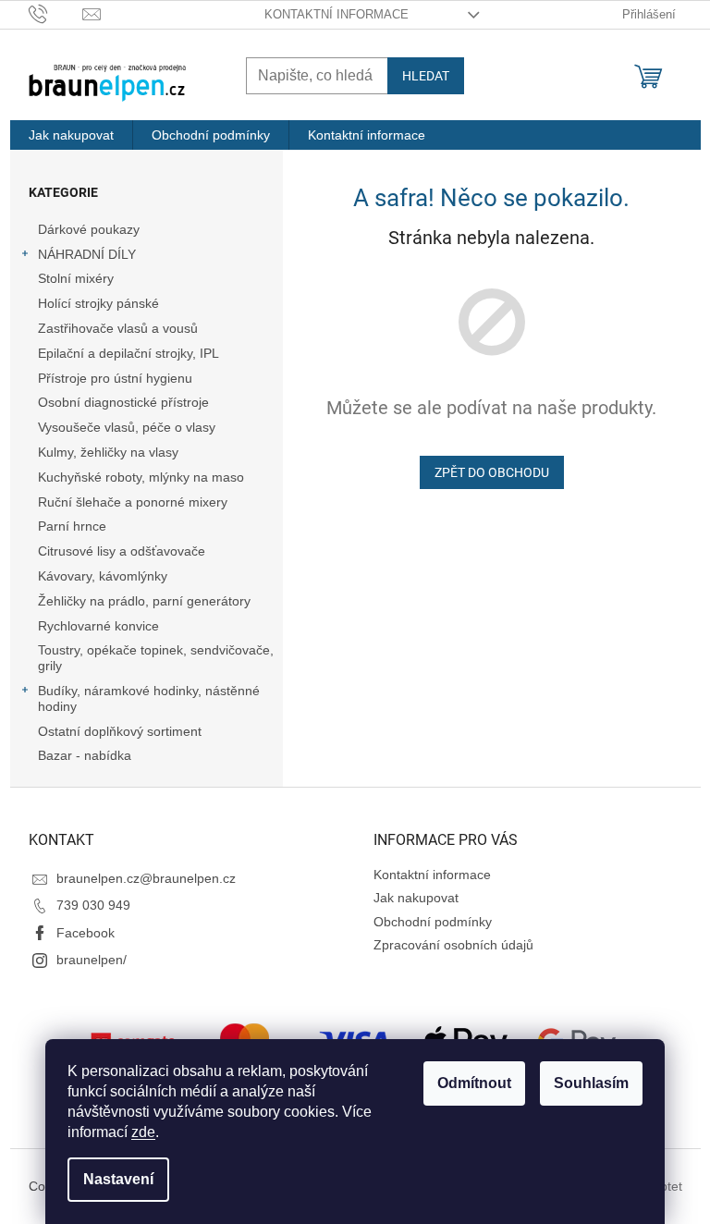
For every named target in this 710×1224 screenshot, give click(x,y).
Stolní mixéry (76, 278)
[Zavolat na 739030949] (56, 13)
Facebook (85, 932)
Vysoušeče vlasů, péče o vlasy (126, 427)
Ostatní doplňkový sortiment (120, 731)
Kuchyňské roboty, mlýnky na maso (141, 477)
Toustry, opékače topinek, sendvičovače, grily (156, 658)
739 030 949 (93, 905)
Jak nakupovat (416, 897)
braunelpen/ (91, 959)
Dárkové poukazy (89, 229)
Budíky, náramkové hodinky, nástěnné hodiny (149, 698)
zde (143, 1132)
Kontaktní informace (336, 14)
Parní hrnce (72, 526)
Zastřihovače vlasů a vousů (118, 328)
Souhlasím (591, 1083)
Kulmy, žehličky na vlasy (108, 452)
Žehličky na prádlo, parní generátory (144, 601)
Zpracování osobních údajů (453, 944)
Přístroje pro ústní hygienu (115, 378)
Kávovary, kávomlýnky (102, 576)
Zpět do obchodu (492, 472)
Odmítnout (474, 1083)
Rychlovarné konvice (98, 625)
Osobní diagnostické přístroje (123, 402)
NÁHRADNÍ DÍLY (87, 254)
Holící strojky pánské (98, 303)
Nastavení (118, 1179)
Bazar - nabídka (84, 755)
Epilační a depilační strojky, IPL (128, 353)
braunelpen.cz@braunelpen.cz (146, 878)
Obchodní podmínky (432, 921)
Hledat (425, 75)
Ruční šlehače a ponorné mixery (132, 502)
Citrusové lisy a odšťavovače (121, 551)
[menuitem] (71, 135)
